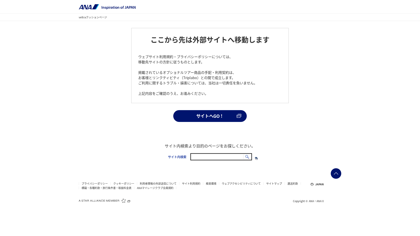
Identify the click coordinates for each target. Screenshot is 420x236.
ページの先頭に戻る (336, 173)
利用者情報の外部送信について (158, 183)
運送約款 (292, 183)
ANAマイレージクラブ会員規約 (155, 188)
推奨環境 (211, 183)
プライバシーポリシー (95, 183)
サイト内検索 (177, 156)
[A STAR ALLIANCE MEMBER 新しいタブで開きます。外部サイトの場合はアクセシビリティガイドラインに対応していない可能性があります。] (104, 200)
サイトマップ (274, 183)
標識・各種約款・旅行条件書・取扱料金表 (106, 188)
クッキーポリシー (123, 183)
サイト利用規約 (191, 183)
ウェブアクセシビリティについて (241, 183)
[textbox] (221, 157)
